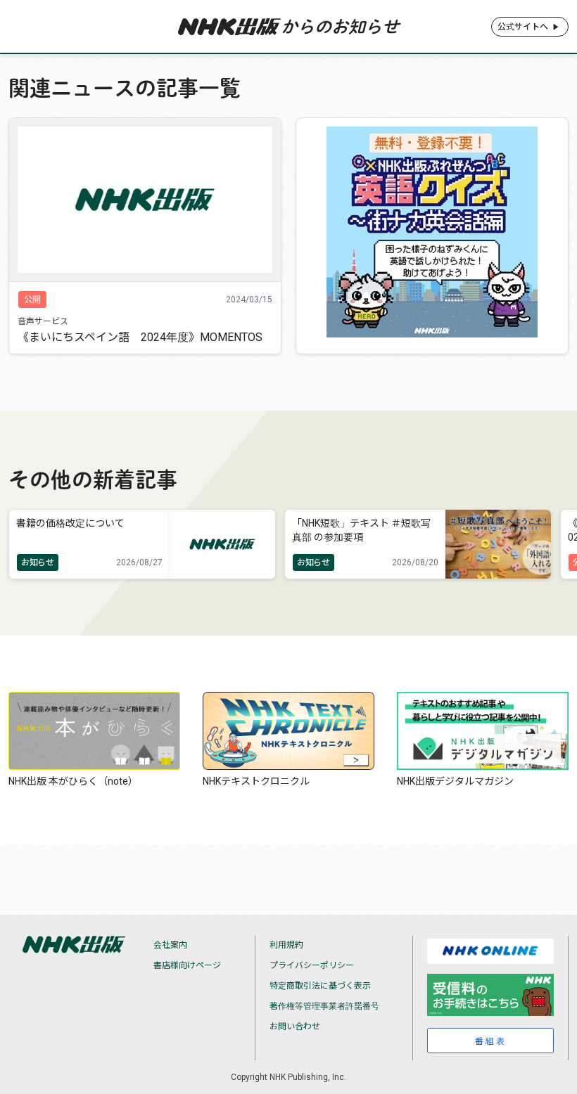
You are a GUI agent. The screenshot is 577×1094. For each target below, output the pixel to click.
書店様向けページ (187, 965)
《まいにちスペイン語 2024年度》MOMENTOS (140, 337)
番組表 (491, 1041)
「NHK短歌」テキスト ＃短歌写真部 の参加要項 (361, 529)
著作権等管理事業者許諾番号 (324, 1006)
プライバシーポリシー (312, 965)
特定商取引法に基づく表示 (320, 986)
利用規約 (286, 945)
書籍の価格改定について (70, 523)
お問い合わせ (295, 1026)
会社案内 (170, 945)
